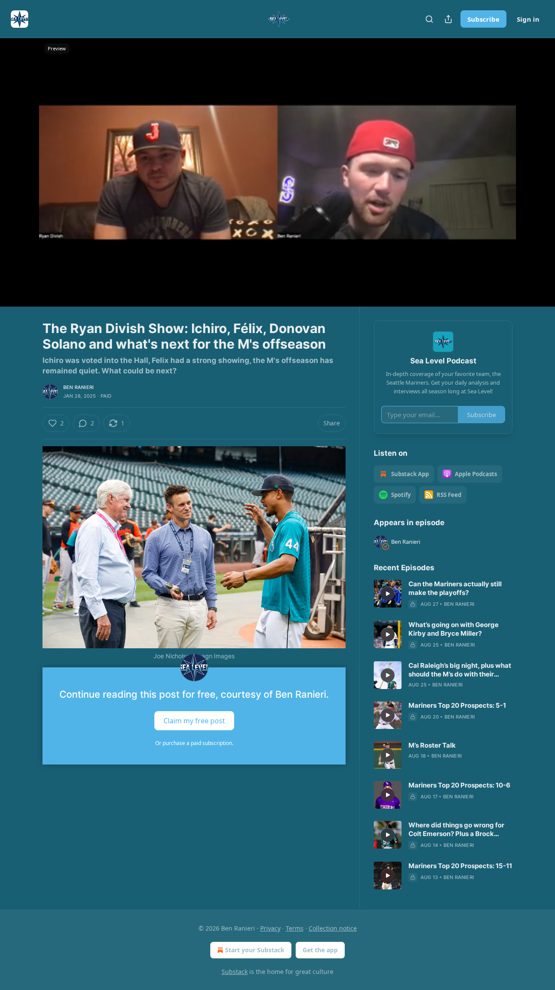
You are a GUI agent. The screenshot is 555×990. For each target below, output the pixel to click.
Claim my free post (194, 720)
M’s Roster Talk (432, 745)
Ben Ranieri (78, 387)
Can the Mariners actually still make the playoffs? (455, 588)
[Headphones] (21, 181)
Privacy (270, 928)
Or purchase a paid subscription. (194, 743)
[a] (388, 594)
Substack (235, 971)
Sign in (528, 19)
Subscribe (483, 19)
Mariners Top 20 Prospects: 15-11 (460, 866)
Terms (295, 928)
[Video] (21, 162)
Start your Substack (254, 950)
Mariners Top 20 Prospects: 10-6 (459, 785)
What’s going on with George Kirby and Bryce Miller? (453, 629)
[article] (443, 594)
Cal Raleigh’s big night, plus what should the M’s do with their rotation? (459, 670)
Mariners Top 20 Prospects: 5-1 (457, 705)
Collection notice (333, 928)
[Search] (429, 19)
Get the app (320, 950)
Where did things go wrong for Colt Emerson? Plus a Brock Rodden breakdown (456, 829)
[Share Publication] (448, 19)
